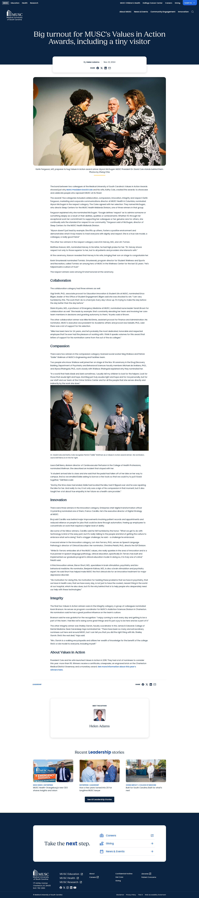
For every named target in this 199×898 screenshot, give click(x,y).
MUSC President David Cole (79, 189)
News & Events (141, 11)
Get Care (119, 877)
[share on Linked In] (105, 68)
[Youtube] (74, 888)
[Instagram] (67, 887)
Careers (168, 3)
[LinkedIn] (71, 887)
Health (24, 3)
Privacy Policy (131, 895)
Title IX (140, 895)
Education (15, 3)
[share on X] (101, 68)
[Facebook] (61, 887)
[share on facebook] (98, 68)
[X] (64, 888)
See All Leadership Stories (99, 799)
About (92, 873)
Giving (177, 3)
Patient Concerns (148, 877)
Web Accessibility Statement (155, 895)
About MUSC (125, 11)
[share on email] (109, 68)
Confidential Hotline (123, 873)
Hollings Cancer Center (153, 3)
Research (34, 3)
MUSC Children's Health (130, 3)
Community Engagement (163, 11)
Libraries (146, 873)
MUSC (5, 3)
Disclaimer (120, 895)
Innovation (183, 11)
